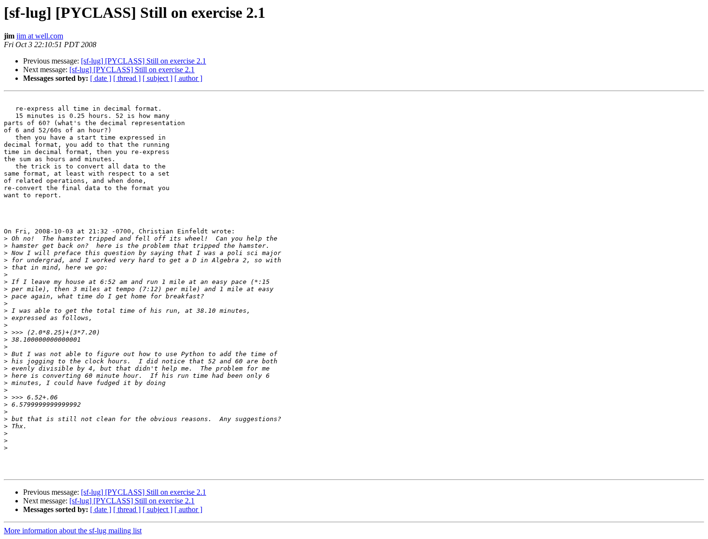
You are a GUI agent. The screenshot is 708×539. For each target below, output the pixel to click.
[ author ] (188, 78)
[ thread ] (127, 78)
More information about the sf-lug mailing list (73, 530)
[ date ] (100, 78)
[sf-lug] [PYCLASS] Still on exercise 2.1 (143, 61)
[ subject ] (157, 78)
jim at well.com (39, 36)
